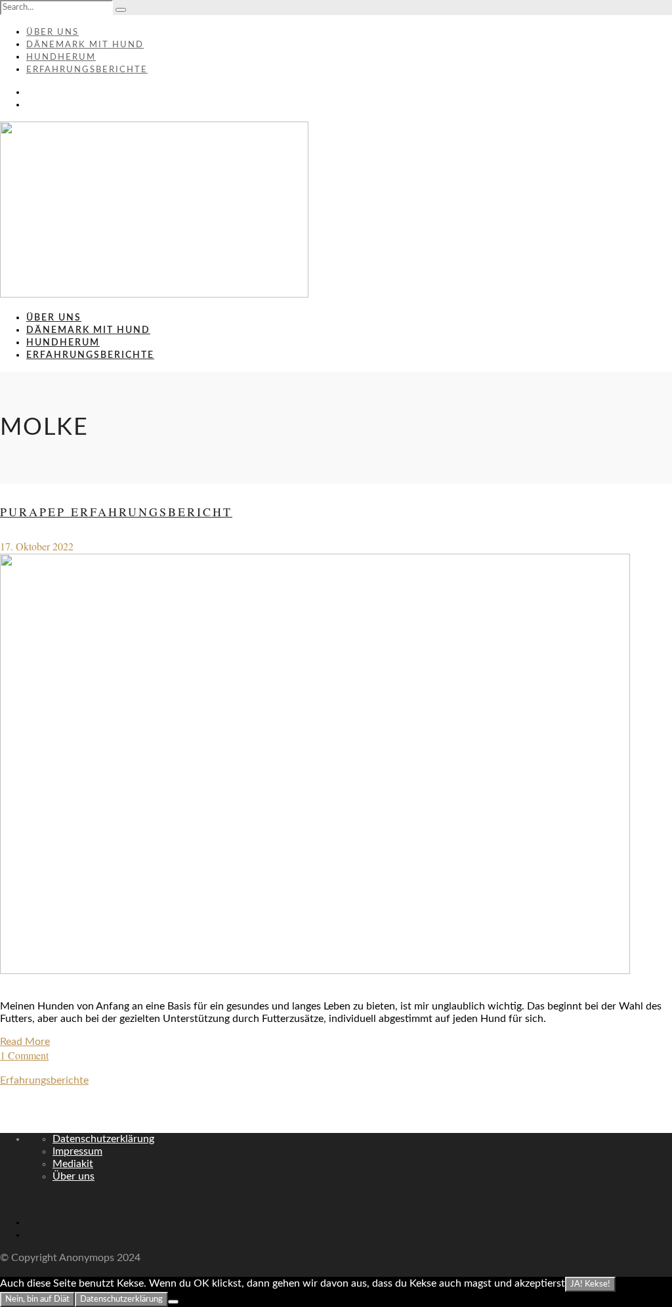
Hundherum (61, 57)
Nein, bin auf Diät (37, 1299)
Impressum (77, 1151)
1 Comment (24, 1055)
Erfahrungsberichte (87, 70)
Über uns (52, 32)
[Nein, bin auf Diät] (173, 1302)
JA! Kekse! (590, 1284)
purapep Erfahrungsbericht (116, 512)
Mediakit (72, 1164)
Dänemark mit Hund (85, 45)
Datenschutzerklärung (103, 1139)
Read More (25, 1041)
